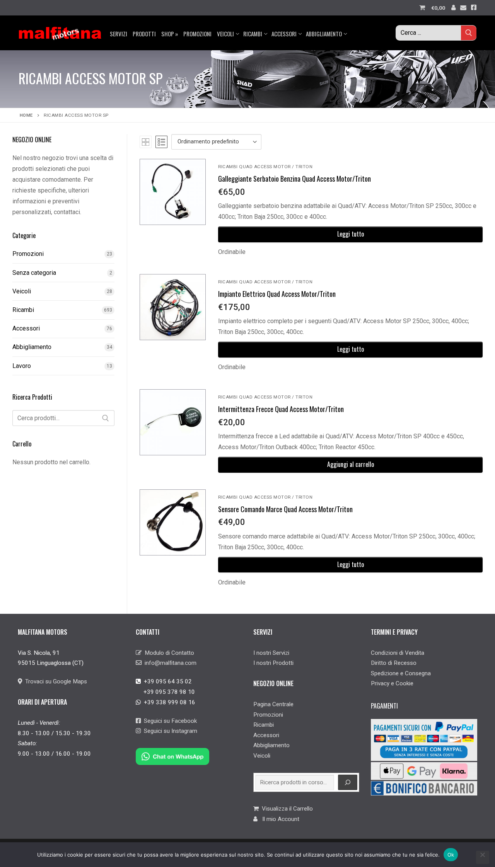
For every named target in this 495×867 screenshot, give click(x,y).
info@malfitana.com (169, 662)
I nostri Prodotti (273, 662)
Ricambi (23, 309)
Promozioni (28, 253)
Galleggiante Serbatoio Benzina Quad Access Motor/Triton (294, 179)
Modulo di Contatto (168, 652)
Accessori (26, 328)
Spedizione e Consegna (401, 673)
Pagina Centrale (273, 704)
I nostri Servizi (271, 652)
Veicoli (21, 291)
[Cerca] (105, 418)
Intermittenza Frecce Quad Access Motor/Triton (281, 409)
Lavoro (21, 366)
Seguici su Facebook (169, 720)
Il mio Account (278, 819)
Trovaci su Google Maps (54, 681)
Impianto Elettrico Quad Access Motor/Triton (277, 294)
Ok (450, 855)
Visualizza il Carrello (286, 808)
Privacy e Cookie (392, 683)
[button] (350, 465)
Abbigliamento (31, 347)
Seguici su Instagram (169, 730)
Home (26, 115)
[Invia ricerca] (468, 33)
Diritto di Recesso (393, 662)
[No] (482, 857)
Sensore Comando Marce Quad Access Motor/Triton (285, 509)
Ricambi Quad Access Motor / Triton (265, 166)
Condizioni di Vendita (397, 652)
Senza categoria (34, 272)
